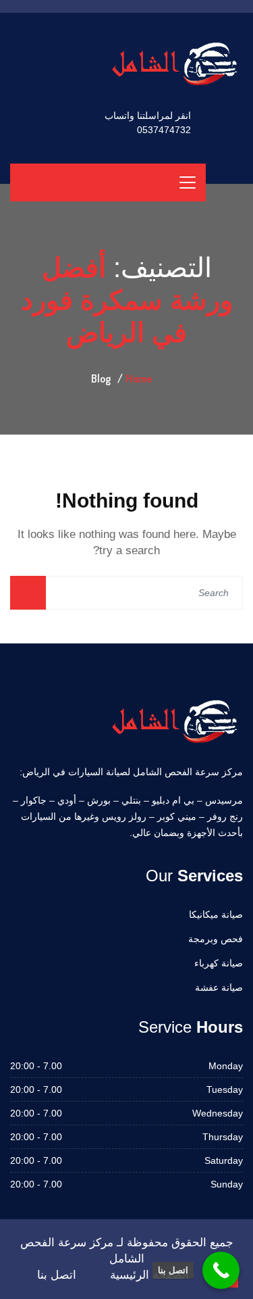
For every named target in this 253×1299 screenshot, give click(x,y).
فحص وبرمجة (215, 938)
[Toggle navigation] (187, 182)
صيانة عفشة (219, 987)
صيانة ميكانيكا (216, 914)
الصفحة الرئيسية (149, 1275)
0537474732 (164, 129)
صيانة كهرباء (218, 963)
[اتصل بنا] (221, 1270)
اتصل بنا (56, 1275)
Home (139, 378)
